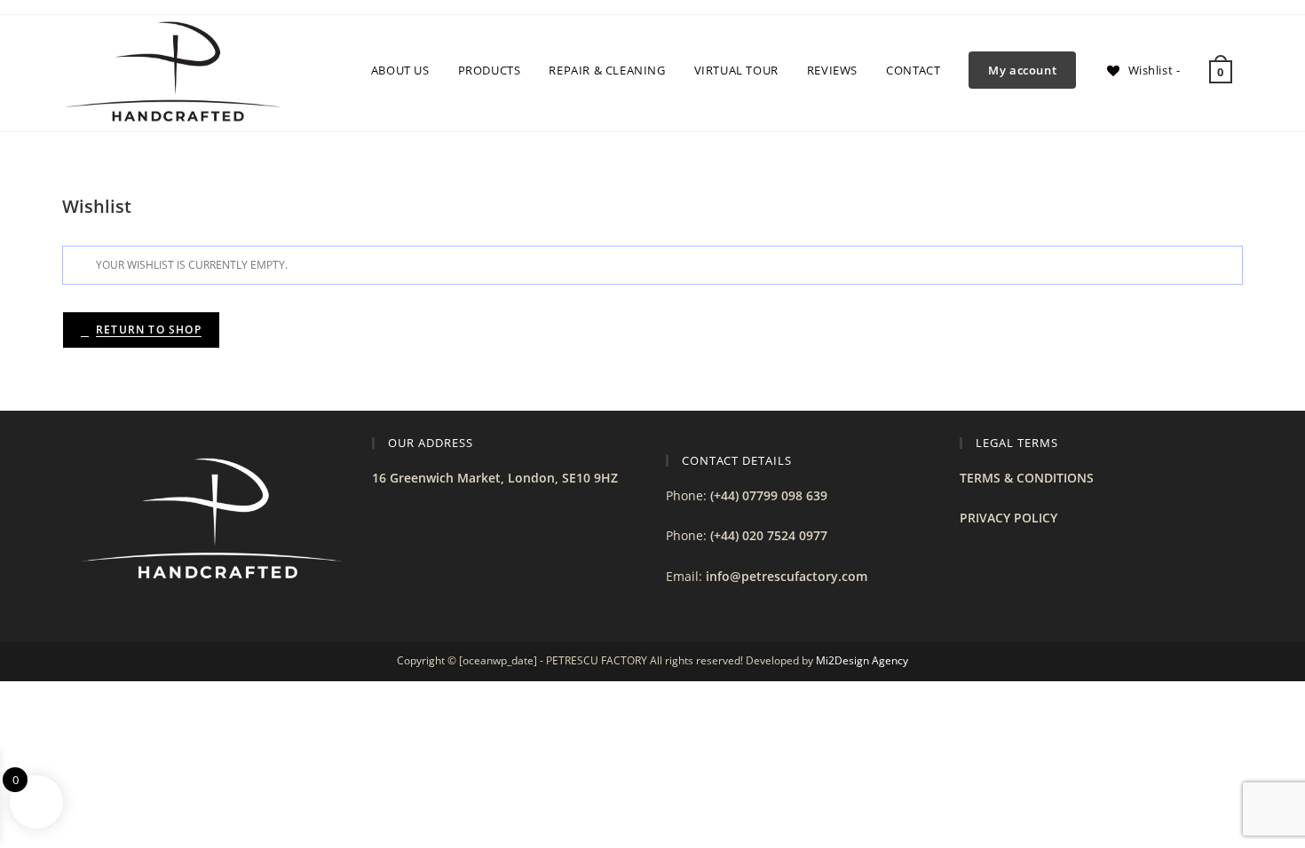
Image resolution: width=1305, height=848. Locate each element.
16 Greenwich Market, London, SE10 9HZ (495, 477)
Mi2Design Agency (862, 660)
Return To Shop (149, 329)
